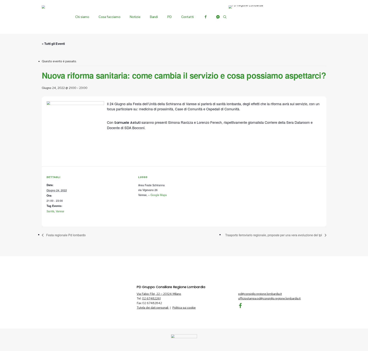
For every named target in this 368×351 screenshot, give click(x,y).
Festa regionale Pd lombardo (65, 235)
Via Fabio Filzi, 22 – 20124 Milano (159, 294)
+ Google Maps (157, 195)
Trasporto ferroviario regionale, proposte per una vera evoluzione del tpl (274, 235)
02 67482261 (151, 298)
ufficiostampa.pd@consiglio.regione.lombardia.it (269, 298)
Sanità (50, 211)
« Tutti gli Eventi (53, 43)
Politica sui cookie (184, 308)
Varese (60, 211)
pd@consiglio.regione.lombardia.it (260, 294)
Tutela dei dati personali (153, 308)
